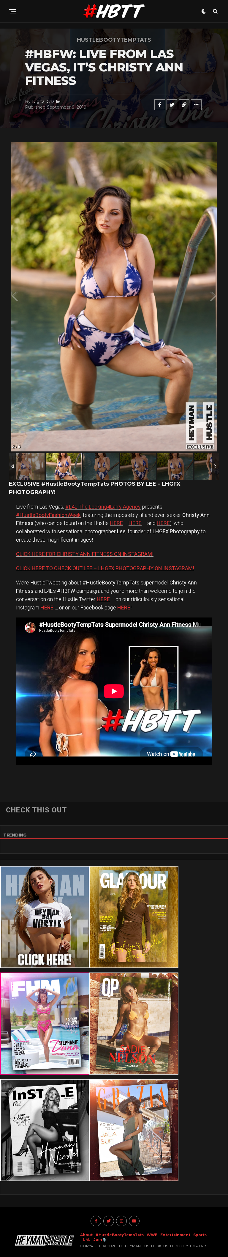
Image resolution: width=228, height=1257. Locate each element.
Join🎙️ (100, 1239)
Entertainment (175, 1235)
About (86, 1235)
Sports (200, 1235)
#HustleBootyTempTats (120, 1235)
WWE (152, 1235)
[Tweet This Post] (172, 104)
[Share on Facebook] (159, 104)
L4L (87, 1239)
